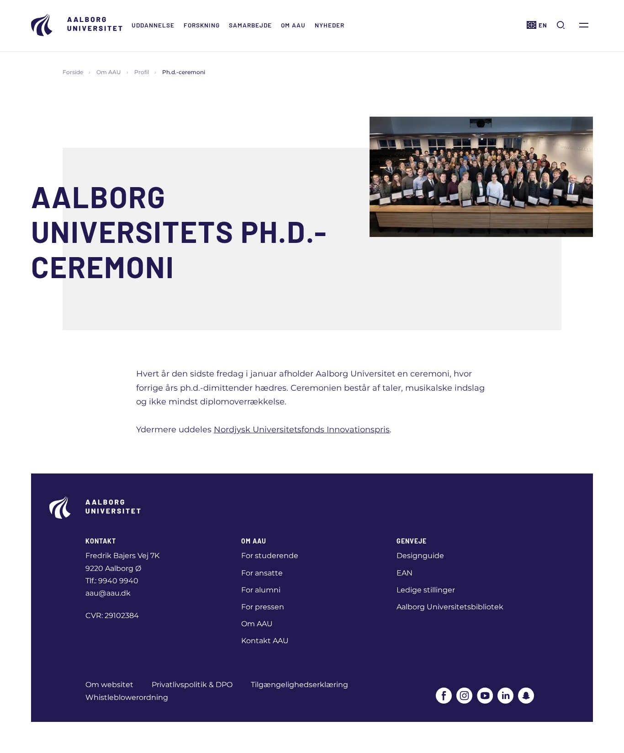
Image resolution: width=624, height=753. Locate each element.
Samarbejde (250, 25)
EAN (404, 573)
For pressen (262, 606)
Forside (73, 72)
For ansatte (262, 573)
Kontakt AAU (265, 640)
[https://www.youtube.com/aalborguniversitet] (485, 696)
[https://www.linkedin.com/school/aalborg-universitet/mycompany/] (505, 696)
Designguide (420, 555)
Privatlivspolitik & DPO (192, 684)
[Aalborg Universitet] (76, 25)
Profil (141, 72)
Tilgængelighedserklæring (299, 684)
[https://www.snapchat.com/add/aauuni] (526, 696)
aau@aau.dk (108, 593)
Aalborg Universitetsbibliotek (450, 606)
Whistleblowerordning (126, 697)
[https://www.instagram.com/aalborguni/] (464, 696)
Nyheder (329, 25)
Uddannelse (153, 25)
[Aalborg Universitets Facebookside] (444, 696)
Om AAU (293, 25)
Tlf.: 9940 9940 (111, 580)
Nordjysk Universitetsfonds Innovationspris (302, 430)
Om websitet (109, 684)
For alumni (260, 590)
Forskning (202, 25)
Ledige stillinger (426, 590)
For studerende (269, 555)
